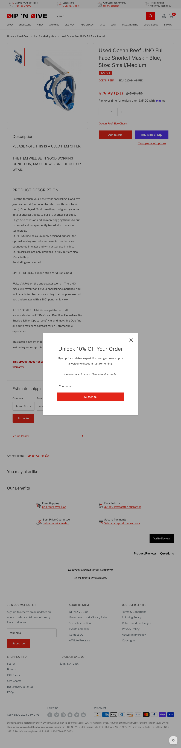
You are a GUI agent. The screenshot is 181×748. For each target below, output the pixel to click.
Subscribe (90, 396)
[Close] (131, 339)
